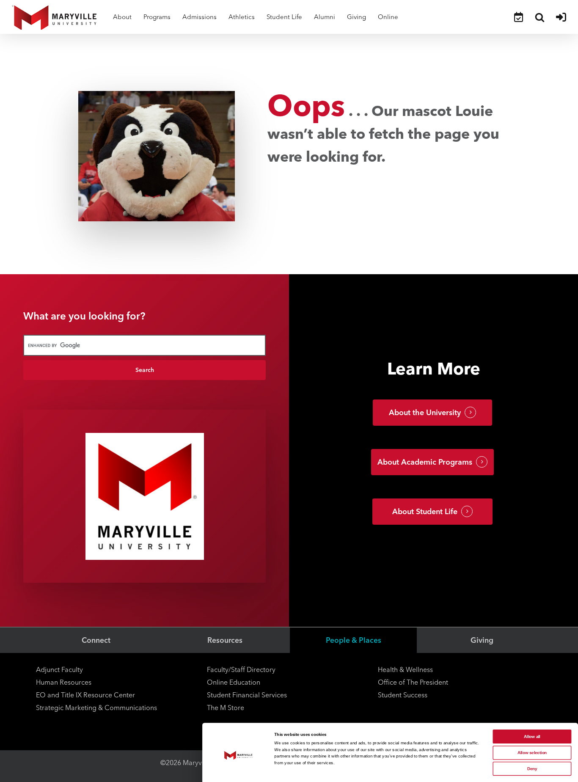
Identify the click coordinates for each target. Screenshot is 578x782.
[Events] (518, 17)
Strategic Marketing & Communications (96, 708)
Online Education (233, 682)
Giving (482, 640)
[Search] (539, 17)
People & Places (353, 640)
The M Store (225, 708)
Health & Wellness (405, 670)
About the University (425, 412)
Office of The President (413, 682)
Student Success (402, 695)
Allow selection (532, 752)
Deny (532, 768)
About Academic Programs (424, 462)
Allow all (532, 736)
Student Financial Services (247, 695)
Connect (96, 640)
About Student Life (424, 511)
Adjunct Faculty (59, 670)
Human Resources (63, 682)
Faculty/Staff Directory (241, 670)
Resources (224, 640)
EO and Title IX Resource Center (85, 695)
